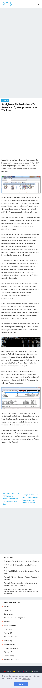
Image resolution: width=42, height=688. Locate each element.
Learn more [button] (26, 679)
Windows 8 (8, 622)
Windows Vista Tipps (11, 660)
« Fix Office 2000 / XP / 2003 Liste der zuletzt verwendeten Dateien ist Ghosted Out (11, 499)
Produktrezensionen (11, 648)
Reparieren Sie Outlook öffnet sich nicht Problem (21, 561)
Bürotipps (7, 610)
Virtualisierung (9, 656)
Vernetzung (8, 641)
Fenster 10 (8, 633)
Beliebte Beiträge (10, 625)
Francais (26, 671)
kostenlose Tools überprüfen (14, 618)
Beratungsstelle (9, 644)
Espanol (17, 671)
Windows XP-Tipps (11, 637)
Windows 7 (8, 652)
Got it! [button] (21, 684)
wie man (5, 100)
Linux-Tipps (8, 629)
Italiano (36, 671)
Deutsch (8, 671)
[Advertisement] (21, 29)
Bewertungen (8, 614)
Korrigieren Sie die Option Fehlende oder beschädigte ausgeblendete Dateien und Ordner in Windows (21, 591)
